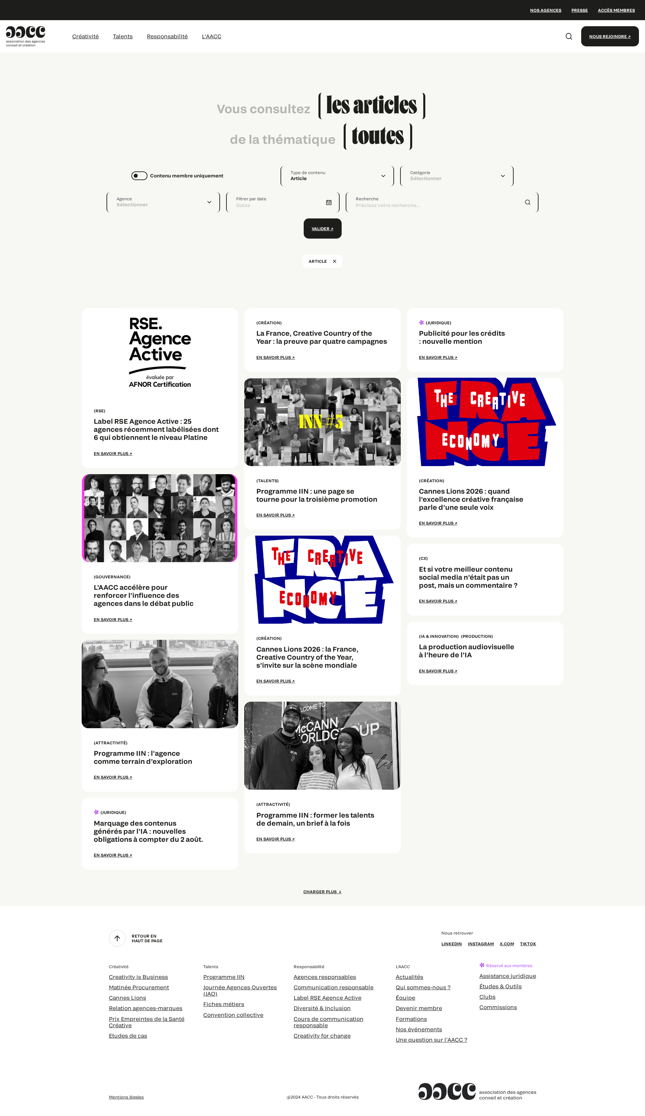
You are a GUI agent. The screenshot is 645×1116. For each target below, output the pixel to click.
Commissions (498, 1007)
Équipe (405, 997)
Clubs (487, 996)
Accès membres (616, 10)
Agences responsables (325, 977)
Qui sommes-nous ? (423, 987)
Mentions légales (126, 1096)
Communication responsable (334, 987)
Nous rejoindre (608, 36)
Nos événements (419, 1029)
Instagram (481, 943)
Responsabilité (167, 36)
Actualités (409, 977)
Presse (579, 10)
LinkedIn (451, 943)
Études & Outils (500, 986)
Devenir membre (419, 1008)
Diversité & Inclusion (322, 1008)
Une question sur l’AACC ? (431, 1039)
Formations (411, 1019)
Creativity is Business (138, 977)
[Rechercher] (569, 36)
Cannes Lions (127, 997)
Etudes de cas (128, 1035)
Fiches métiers (223, 1004)
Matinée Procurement (139, 987)
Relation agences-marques (145, 1008)
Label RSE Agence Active (327, 997)
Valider (321, 228)
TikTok (528, 943)
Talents (123, 36)
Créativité (85, 36)
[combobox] (337, 176)
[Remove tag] (334, 261)
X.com (507, 943)
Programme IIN (224, 977)
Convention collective (233, 1014)
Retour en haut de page (147, 938)
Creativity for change (322, 1035)
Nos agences (545, 10)
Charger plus (320, 891)
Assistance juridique (507, 976)
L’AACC (211, 36)
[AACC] (25, 35)
